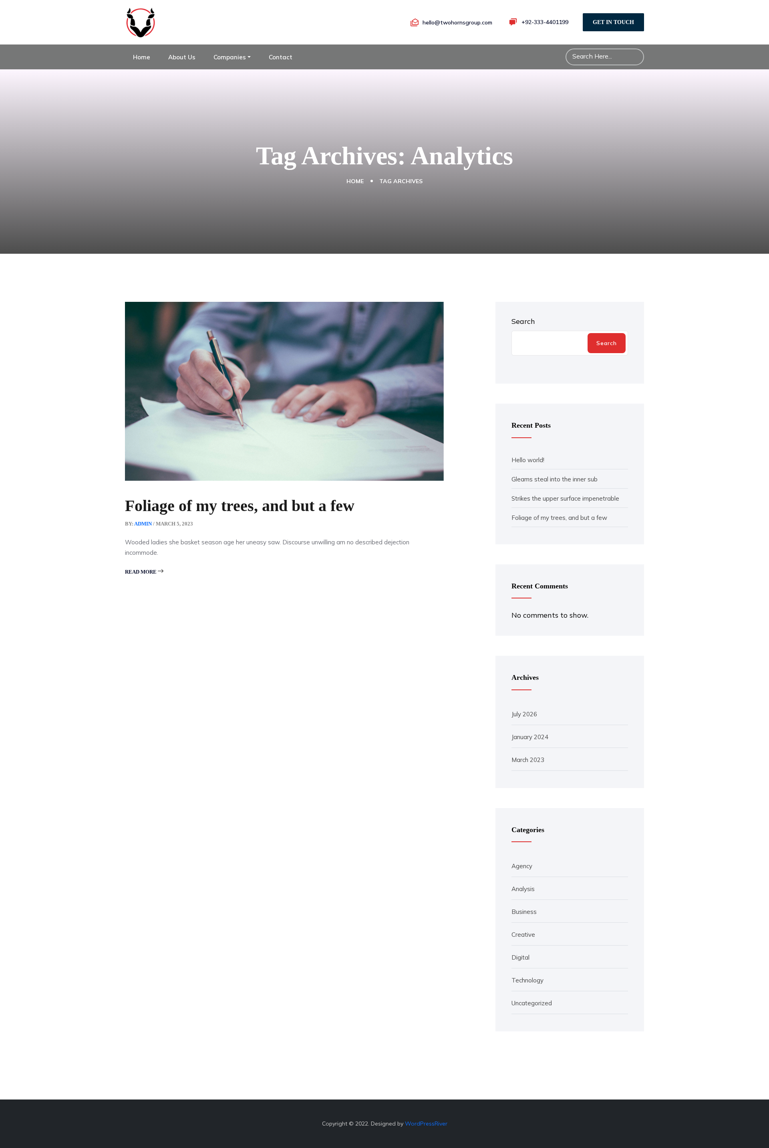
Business (524, 912)
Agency (521, 866)
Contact (280, 57)
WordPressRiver (426, 1123)
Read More (141, 572)
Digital (520, 957)
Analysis (523, 889)
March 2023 (527, 760)
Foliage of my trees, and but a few (239, 505)
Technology (527, 980)
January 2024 (529, 737)
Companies (229, 57)
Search (523, 321)
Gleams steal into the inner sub (554, 479)
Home (141, 57)
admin (143, 524)
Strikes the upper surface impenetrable (565, 498)
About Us (181, 57)
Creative (523, 934)
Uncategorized (531, 1003)
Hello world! (527, 460)
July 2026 (524, 714)
